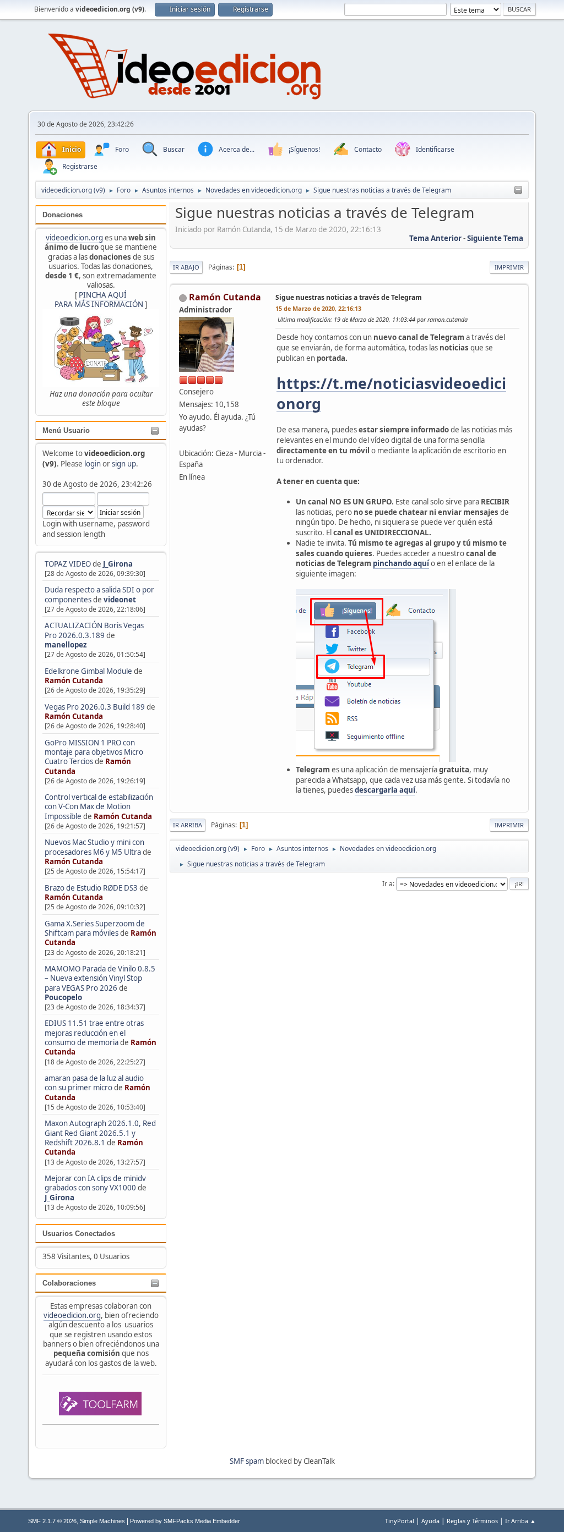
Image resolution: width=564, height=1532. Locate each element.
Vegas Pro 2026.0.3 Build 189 (95, 707)
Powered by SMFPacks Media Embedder (185, 1521)
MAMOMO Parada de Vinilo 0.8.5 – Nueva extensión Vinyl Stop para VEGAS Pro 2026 (100, 978)
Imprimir (509, 267)
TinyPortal (399, 1521)
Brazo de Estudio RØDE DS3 (91, 888)
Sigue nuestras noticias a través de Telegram (348, 297)
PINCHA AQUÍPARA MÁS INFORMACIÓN (99, 299)
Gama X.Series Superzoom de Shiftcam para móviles (95, 928)
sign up (124, 464)
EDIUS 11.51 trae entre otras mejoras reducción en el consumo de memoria (94, 1032)
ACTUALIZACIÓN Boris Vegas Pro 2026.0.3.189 (94, 630)
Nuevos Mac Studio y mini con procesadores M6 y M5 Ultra (94, 846)
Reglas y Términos (472, 1521)
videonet (120, 600)
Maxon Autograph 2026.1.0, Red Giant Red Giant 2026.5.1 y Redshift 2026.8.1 (100, 1132)
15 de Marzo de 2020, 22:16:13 (318, 308)
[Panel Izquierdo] (518, 190)
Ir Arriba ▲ (520, 1521)
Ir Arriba (187, 825)
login (92, 464)
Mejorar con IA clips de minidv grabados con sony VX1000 (95, 1183)
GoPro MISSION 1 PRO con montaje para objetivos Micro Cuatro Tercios (94, 752)
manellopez (66, 645)
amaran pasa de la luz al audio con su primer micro (94, 1082)
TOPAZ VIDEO (68, 564)
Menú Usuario (66, 430)
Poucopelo (63, 997)
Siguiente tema (495, 238)
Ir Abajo (186, 267)
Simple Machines (102, 1521)
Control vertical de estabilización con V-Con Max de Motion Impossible (99, 806)
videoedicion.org (74, 238)
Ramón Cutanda (74, 680)
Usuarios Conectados (78, 1233)
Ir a (387, 883)
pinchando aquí (401, 563)
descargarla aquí (385, 790)
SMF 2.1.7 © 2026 (52, 1521)
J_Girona (118, 564)
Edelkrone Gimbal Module (88, 671)
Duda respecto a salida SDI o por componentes (99, 594)
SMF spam (247, 1461)
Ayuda (430, 1521)
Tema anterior (435, 238)
